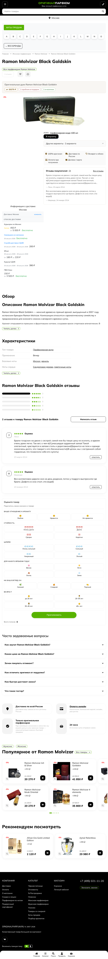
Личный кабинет (61, 889)
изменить (37, 214)
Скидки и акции (9, 897)
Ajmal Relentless (87, 838)
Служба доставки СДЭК (14, 243)
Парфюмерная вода (43, 349)
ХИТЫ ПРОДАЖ (14, 27)
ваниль (45, 361)
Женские (21, 746)
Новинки (32, 897)
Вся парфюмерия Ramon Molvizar (19, 69)
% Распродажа (35, 893)
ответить (96, 457)
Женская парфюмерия (38, 900)
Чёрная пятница (35, 886)
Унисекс (31, 908)
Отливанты (33, 889)
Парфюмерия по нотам (12, 900)
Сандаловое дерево (43, 367)
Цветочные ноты (62, 367)
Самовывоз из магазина (14, 235)
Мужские (7, 746)
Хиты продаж (34, 915)
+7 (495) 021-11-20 (92, 881)
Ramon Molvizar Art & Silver (34, 764)
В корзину (51, 136)
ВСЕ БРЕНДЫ (14, 46)
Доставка (6, 886)
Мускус (36, 361)
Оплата (5, 889)
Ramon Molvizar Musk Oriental (32, 790)
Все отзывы (98, 171)
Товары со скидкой (36, 911)
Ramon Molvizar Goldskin (80, 764)
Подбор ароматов (36, 918)
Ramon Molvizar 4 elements (81, 790)
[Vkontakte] (4, 939)
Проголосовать (54, 615)
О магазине (7, 893)
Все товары (82, 752)
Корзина (58, 886)
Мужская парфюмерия (38, 904)
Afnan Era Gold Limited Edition (38, 839)
